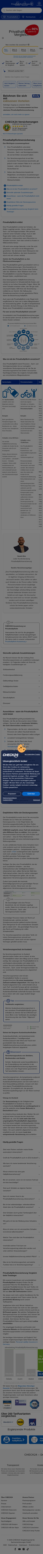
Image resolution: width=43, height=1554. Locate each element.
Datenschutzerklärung (10, 798)
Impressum (36, 800)
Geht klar (31, 794)
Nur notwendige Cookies (32, 754)
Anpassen (12, 794)
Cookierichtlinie (8, 800)
